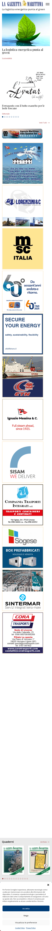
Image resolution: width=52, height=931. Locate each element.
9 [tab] (20, 878)
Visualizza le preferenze (26, 922)
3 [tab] (7, 117)
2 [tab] (5, 117)
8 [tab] (18, 117)
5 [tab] (11, 117)
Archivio (43, 842)
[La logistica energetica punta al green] (26, 30)
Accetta (26, 908)
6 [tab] (13, 117)
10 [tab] (22, 878)
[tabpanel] (26, 109)
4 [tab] (9, 117)
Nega (26, 915)
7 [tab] (16, 117)
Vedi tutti (43, 122)
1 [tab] (2, 117)
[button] (48, 885)
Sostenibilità (7, 58)
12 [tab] (27, 878)
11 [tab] (25, 878)
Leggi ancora (26, 109)
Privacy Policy (31, 928)
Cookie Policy (20, 928)
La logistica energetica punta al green (22, 51)
